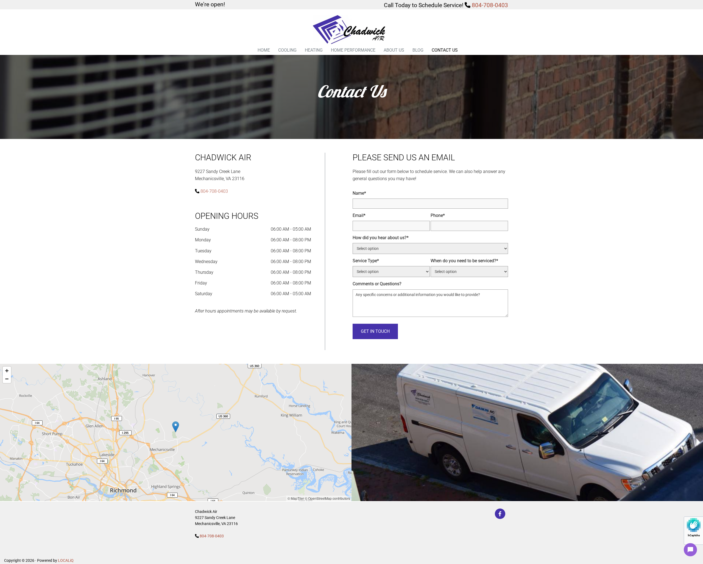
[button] (175, 426)
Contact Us (445, 50)
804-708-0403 (490, 5)
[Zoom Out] (7, 379)
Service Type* (366, 260)
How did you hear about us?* (381, 237)
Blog (417, 50)
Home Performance (353, 50)
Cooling (287, 50)
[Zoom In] (7, 371)
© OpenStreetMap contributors (327, 498)
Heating (314, 50)
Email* (359, 215)
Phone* (438, 215)
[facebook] (500, 514)
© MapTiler (296, 498)
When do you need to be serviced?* (464, 260)
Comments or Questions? (377, 283)
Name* (359, 193)
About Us (394, 50)
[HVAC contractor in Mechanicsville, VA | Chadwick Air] (351, 30)
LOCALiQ (66, 560)
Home (264, 50)
